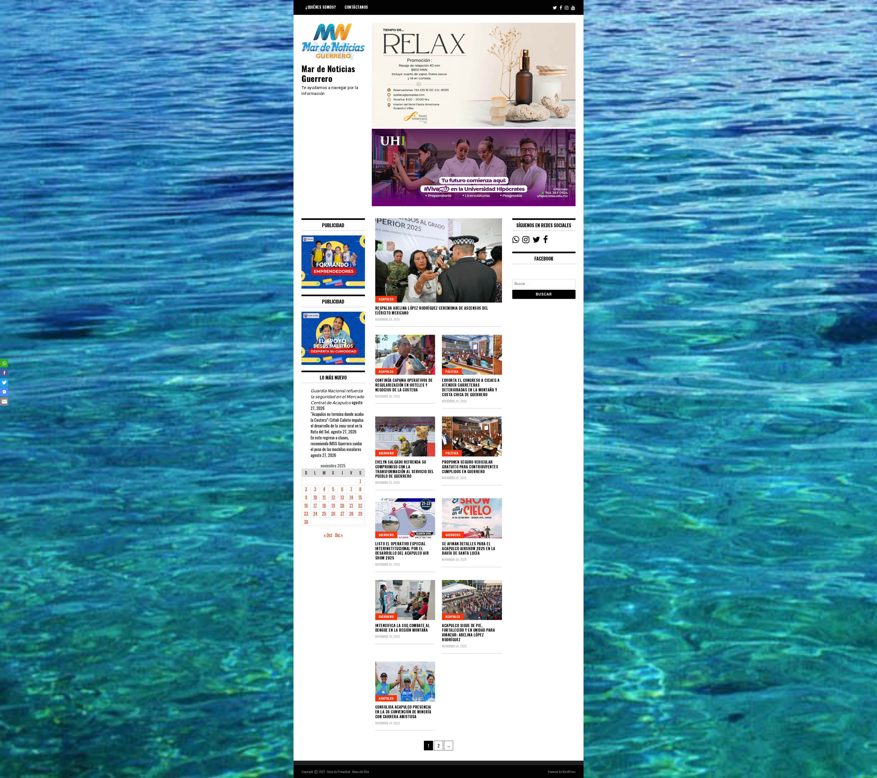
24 (315, 513)
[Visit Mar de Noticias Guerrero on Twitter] (536, 241)
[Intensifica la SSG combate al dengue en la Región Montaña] (405, 600)
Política (451, 371)
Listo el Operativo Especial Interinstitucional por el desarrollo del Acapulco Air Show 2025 (402, 551)
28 (351, 513)
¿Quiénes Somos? (320, 7)
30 (306, 522)
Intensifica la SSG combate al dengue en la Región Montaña (402, 628)
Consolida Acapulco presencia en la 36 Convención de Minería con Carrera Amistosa (403, 711)
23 (306, 513)
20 (342, 505)
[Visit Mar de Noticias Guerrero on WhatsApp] (515, 241)
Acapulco (386, 299)
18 (324, 505)
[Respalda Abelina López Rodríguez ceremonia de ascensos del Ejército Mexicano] (438, 260)
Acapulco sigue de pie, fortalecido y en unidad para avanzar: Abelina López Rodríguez (468, 632)
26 (333, 513)
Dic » (339, 535)
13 (342, 497)
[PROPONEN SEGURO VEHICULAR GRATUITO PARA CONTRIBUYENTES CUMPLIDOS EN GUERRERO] (472, 436)
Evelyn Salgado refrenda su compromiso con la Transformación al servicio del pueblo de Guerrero (404, 469)
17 (315, 505)
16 (306, 505)
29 (360, 513)
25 (324, 513)
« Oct (328, 535)
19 (333, 505)
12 (333, 497)
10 (315, 497)
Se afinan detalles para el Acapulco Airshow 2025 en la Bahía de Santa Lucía (468, 548)
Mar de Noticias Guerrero (328, 73)
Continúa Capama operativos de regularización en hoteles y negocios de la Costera (404, 385)
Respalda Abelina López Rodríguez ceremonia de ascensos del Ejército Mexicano (431, 310)
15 (360, 497)
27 (342, 513)
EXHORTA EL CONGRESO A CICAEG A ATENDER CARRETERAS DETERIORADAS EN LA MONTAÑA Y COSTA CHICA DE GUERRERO (470, 387)
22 (360, 505)
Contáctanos (356, 7)
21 (351, 505)
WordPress (569, 771)
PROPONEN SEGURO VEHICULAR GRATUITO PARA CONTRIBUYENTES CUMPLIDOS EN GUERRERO (470, 466)
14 (351, 497)
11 (324, 497)
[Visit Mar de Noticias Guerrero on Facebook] (545, 241)
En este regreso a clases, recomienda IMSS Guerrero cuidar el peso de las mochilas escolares (336, 443)
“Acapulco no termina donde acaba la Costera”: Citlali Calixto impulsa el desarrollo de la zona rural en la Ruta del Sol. (337, 423)
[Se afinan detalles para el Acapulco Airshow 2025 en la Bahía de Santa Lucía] (472, 518)
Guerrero (386, 453)
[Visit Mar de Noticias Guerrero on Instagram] (525, 241)
